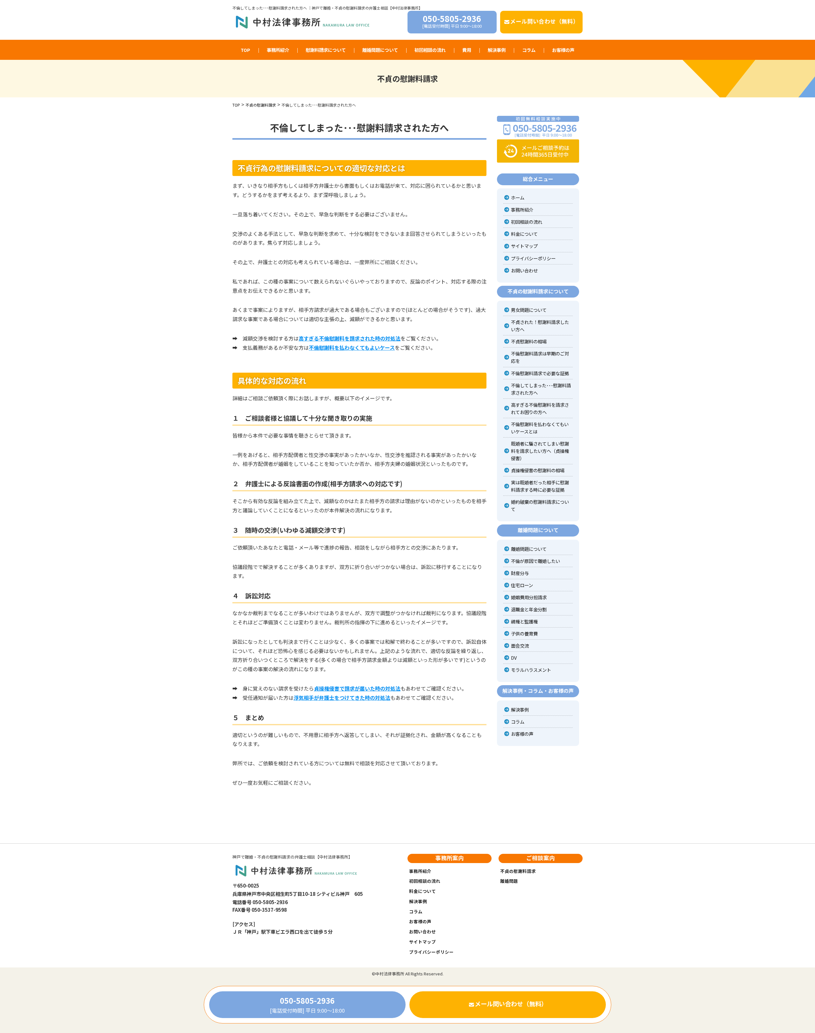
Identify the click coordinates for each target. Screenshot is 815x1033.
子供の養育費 (524, 633)
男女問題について (529, 309)
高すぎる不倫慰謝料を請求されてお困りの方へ (540, 408)
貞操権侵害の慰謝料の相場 (537, 470)
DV (514, 657)
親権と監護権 (524, 621)
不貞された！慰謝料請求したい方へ (540, 326)
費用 (466, 49)
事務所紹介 (278, 49)
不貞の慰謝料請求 (518, 871)
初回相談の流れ (430, 49)
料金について (524, 233)
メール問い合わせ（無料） (544, 21)
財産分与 (520, 573)
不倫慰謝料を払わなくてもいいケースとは (540, 428)
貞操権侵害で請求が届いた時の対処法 (357, 688)
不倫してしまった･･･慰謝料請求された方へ (541, 389)
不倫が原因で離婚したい (535, 561)
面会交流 (520, 645)
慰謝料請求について (326, 49)
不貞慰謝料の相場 (529, 341)
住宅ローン (522, 585)
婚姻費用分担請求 (529, 597)
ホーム (517, 197)
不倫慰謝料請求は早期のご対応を (540, 357)
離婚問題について (380, 49)
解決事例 (497, 49)
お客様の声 (563, 49)
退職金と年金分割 (529, 609)
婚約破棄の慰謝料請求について (540, 505)
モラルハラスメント (531, 669)
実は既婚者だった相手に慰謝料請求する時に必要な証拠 (540, 486)
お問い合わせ (524, 270)
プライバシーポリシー (533, 258)
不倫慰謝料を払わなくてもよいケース (352, 347)
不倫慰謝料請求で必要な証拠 (540, 373)
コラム (528, 49)
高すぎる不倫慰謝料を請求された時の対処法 (349, 338)
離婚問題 (509, 881)
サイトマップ (524, 245)
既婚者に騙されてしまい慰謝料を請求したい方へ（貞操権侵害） (540, 450)
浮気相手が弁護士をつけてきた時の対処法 (342, 697)
